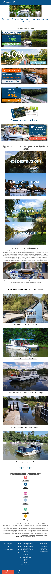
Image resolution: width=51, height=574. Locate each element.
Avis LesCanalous (44, 549)
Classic (25, 488)
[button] (11, 11)
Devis (25, 561)
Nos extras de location (25, 557)
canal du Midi (11, 259)
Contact (25, 562)
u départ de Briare (30, 359)
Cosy (26, 497)
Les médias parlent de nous (8, 545)
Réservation (25, 556)
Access (25, 504)
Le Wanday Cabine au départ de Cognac (25, 427)
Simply (25, 519)
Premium (25, 481)
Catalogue (25, 559)
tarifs (30, 260)
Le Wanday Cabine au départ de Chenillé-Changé (25, 393)
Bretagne (44, 257)
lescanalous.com (34, 280)
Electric (26, 513)
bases (27, 255)
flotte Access (32, 536)
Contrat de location (25, 564)
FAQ (8, 548)
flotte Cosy (32, 535)
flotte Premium (39, 535)
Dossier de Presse (8, 549)
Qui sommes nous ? (8, 543)
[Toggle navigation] (41, 572)
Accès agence (44, 548)
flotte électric (25, 535)
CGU (44, 553)
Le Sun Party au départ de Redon (25, 462)
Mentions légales (44, 551)
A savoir (8, 546)
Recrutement (44, 546)
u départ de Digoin (30, 324)
